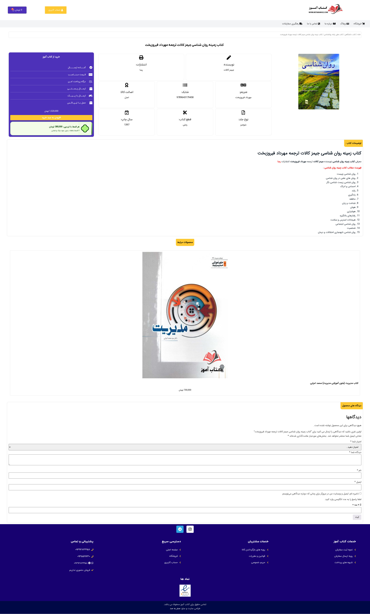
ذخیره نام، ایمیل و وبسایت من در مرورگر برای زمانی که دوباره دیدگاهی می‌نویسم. (320, 494)
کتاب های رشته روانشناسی (333, 34)
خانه (358, 34)
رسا (141, 70)
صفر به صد (175, 608)
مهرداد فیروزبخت (243, 97)
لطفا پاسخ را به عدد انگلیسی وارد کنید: (343, 499)
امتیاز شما (355, 442)
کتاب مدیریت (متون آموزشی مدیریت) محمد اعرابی (334, 383)
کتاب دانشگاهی (350, 34)
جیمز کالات (229, 70)
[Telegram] (180, 529)
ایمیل (358, 482)
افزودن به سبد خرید (51, 117)
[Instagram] (190, 529)
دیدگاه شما (355, 452)
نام (359, 470)
